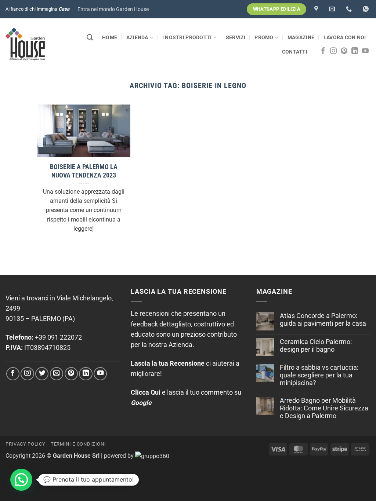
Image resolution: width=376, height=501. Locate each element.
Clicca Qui (145, 392)
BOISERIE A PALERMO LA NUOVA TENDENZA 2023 (84, 171)
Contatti (294, 52)
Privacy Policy (25, 444)
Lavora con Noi (344, 37)
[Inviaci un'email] (56, 373)
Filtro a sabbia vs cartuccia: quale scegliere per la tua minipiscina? (319, 375)
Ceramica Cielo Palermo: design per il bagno (316, 345)
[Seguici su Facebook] (323, 51)
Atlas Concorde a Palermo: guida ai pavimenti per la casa (323, 319)
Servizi (236, 37)
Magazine (301, 37)
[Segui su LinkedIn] (354, 51)
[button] (113, 9)
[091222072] (350, 9)
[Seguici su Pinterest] (344, 51)
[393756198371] (366, 9)
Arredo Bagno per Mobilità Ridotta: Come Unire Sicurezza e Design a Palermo (324, 408)
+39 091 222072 (58, 337)
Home (109, 37)
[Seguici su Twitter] (41, 373)
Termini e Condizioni (78, 444)
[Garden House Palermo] (317, 9)
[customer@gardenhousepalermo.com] (333, 9)
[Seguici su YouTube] (365, 51)
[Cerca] (90, 37)
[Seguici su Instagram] (333, 51)
